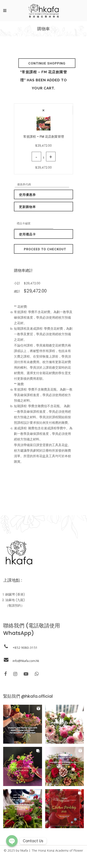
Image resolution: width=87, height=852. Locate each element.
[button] (22, 724)
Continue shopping (46, 63)
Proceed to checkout (45, 249)
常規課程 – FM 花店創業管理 (43, 136)
